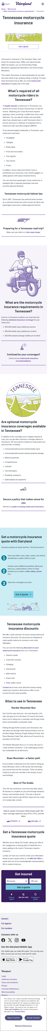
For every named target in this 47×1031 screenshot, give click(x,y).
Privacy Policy (20, 1011)
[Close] (44, 998)
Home (3, 9)
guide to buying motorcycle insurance (28, 507)
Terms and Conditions (12, 1009)
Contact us (7, 687)
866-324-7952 (35, 858)
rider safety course (34, 571)
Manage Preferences (23, 1026)
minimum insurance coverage (21, 320)
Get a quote (23, 887)
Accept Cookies (33, 1018)
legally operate (11, 106)
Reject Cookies (14, 1018)
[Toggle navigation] (43, 4)
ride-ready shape (33, 232)
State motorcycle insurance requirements (18, 11)
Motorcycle (12, 9)
